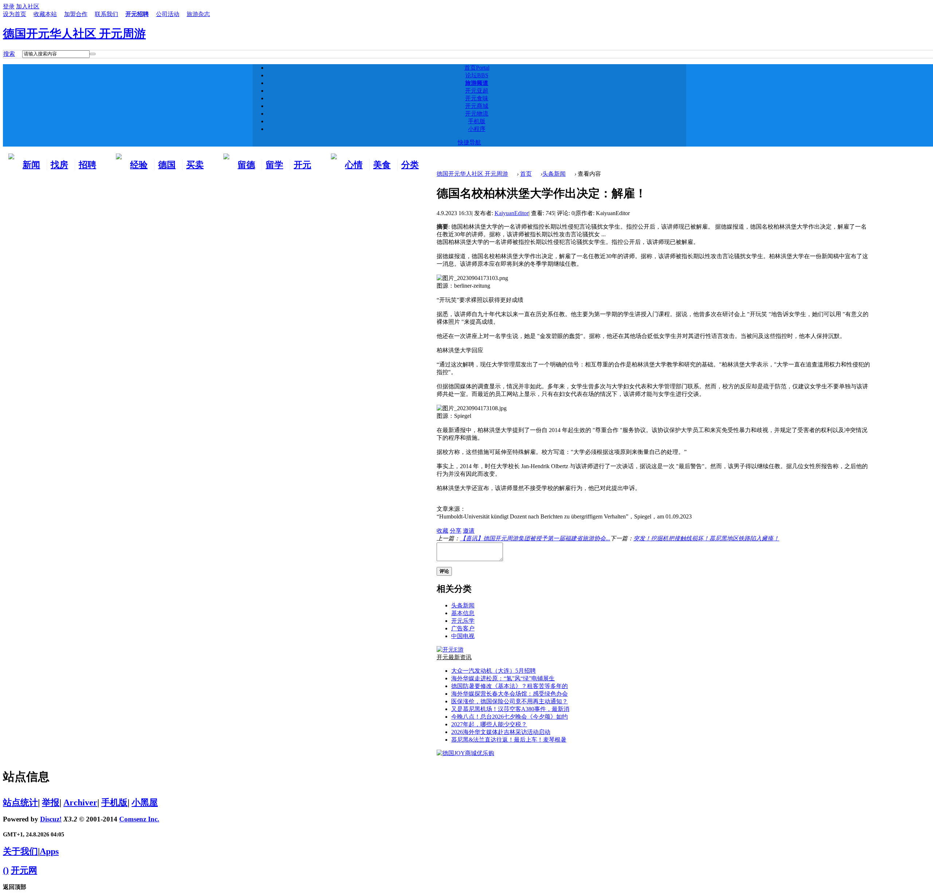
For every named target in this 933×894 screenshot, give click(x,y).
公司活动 (167, 14)
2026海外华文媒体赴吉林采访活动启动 (500, 732)
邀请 (469, 531)
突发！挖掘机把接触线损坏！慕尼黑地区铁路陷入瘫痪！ (706, 538)
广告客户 (463, 628)
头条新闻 (554, 174)
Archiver (80, 802)
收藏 (442, 531)
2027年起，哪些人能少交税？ (489, 724)
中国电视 (463, 636)
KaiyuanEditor (511, 213)
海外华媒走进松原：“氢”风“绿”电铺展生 (503, 678)
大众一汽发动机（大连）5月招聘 (493, 671)
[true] (92, 54)
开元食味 (476, 98)
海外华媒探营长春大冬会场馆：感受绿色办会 (509, 694)
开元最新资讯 (454, 657)
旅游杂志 (198, 14)
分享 (455, 531)
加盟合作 (75, 14)
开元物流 (476, 113)
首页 (476, 68)
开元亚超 (476, 91)
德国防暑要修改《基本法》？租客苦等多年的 (509, 686)
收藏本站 (45, 14)
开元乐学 (463, 621)
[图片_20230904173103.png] (472, 278)
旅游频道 (476, 83)
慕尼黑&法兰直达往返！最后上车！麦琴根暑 (508, 739)
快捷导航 (469, 142)
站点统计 (20, 802)
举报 (50, 802)
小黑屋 (145, 802)
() (6, 870)
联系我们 (106, 14)
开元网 (24, 870)
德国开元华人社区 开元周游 (74, 33)
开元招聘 (137, 14)
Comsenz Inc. (139, 819)
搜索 (9, 54)
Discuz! (51, 819)
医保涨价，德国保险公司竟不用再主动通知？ (509, 701)
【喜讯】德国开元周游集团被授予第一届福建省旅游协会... (535, 538)
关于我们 (20, 851)
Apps (49, 851)
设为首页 (14, 14)
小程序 (476, 129)
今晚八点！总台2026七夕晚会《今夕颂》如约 (509, 717)
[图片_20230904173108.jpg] (472, 408)
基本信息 (463, 613)
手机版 (476, 121)
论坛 (476, 75)
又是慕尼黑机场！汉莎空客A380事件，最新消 (510, 709)
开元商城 (476, 106)
